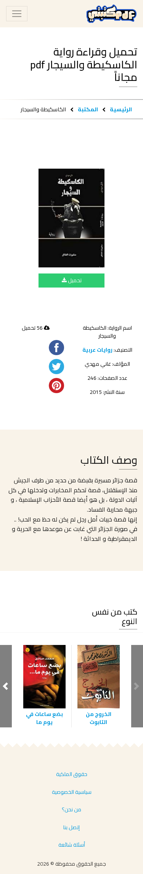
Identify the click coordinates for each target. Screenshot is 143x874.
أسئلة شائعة (71, 845)
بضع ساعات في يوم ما (44, 718)
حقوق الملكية (71, 774)
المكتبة (88, 109)
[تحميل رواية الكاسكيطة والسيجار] (71, 218)
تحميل (74, 280)
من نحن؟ (71, 809)
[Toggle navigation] (16, 13)
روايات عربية (97, 350)
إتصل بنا (71, 827)
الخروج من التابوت (98, 718)
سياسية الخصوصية (72, 792)
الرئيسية (121, 109)
